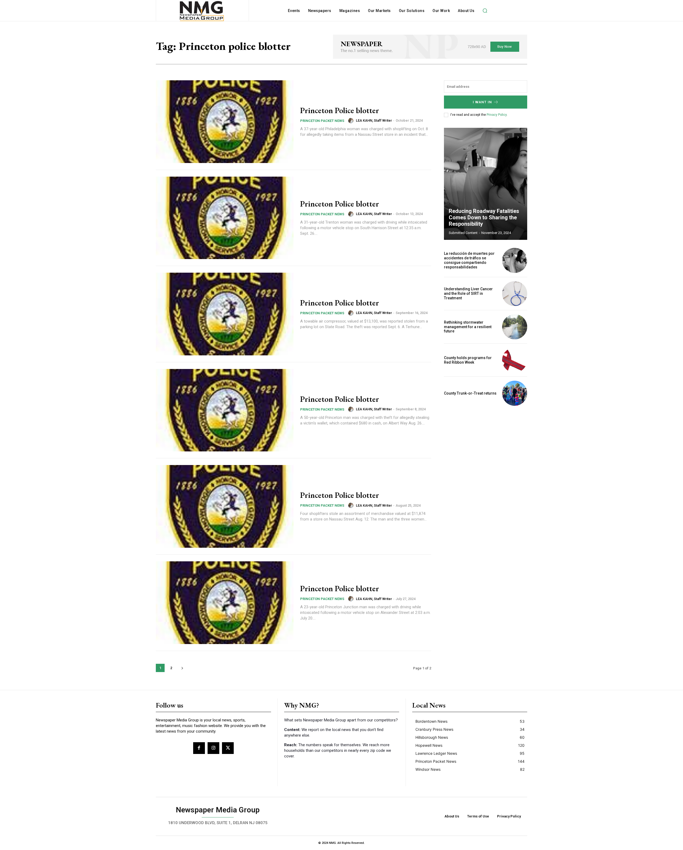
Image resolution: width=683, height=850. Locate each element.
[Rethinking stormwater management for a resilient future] (514, 326)
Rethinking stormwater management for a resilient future (467, 326)
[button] (485, 11)
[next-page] (182, 668)
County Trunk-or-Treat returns (470, 393)
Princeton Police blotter (339, 110)
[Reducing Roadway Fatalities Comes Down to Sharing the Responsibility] (485, 184)
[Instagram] (213, 748)
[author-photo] (351, 120)
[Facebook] (199, 748)
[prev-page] (508, 137)
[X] (228, 748)
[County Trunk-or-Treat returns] (514, 393)
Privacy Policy (497, 115)
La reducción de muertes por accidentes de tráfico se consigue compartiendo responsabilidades (469, 260)
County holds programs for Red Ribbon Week (468, 360)
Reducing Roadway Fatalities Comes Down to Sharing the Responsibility (484, 217)
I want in (482, 102)
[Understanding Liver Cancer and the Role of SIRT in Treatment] (514, 293)
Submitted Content (463, 233)
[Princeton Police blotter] (224, 121)
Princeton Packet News (322, 121)
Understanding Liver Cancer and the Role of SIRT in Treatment (468, 293)
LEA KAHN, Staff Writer (374, 120)
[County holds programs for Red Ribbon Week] (514, 360)
